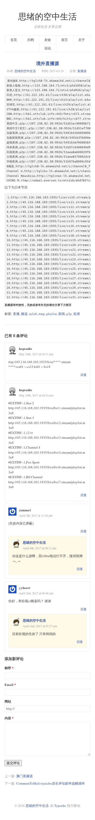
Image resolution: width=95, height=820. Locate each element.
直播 (16, 313)
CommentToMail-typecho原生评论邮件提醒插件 (50, 783)
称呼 (8, 667)
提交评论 (13, 763)
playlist (51, 313)
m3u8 (33, 313)
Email (9, 684)
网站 (8, 701)
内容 (8, 718)
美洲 (76, 313)
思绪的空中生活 (47, 16)
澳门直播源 (24, 776)
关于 (81, 39)
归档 (30, 39)
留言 (64, 39)
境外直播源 (47, 63)
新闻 (61, 313)
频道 (24, 313)
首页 (13, 39)
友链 (47, 39)
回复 (84, 375)
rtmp (42, 313)
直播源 (81, 71)
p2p (69, 313)
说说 (47, 48)
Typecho (60, 805)
